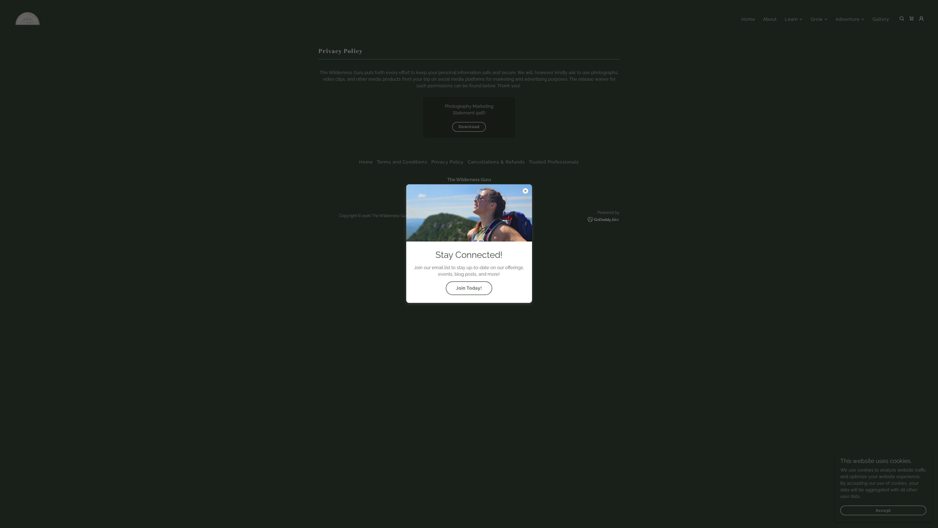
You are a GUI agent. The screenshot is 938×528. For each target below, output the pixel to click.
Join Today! (469, 288)
